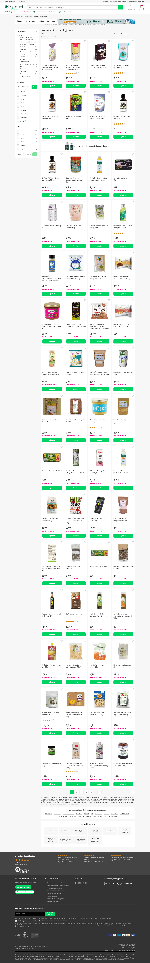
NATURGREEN (113, 816)
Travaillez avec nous (54, 888)
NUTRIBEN (79, 814)
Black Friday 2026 (53, 901)
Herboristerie (28, 16)
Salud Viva (98, 814)
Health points (52, 896)
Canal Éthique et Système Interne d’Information (120, 950)
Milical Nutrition (63, 816)
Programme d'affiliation (55, 891)
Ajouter (52, 86)
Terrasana (57, 814)
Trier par (117, 34)
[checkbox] (27, 92)
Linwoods (81, 816)
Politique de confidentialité (126, 944)
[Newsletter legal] (16, 921)
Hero (105, 816)
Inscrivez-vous (50, 914)
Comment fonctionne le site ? (58, 886)
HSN (92, 814)
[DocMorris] (14, 7)
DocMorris (20, 16)
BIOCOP (86, 814)
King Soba (73, 816)
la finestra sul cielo (68, 814)
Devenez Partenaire (54, 893)
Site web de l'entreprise (55, 899)
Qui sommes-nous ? (54, 883)
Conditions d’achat (128, 947)
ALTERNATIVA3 (124, 814)
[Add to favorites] (61, 41)
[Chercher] (120, 7)
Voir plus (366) (21, 121)
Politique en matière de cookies (125, 949)
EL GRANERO (48, 814)
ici (28, 926)
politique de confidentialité (32, 921)
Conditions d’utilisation (127, 946)
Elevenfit (88, 816)
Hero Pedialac (97, 816)
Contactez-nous (23, 887)
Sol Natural (114, 814)
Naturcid (106, 814)
